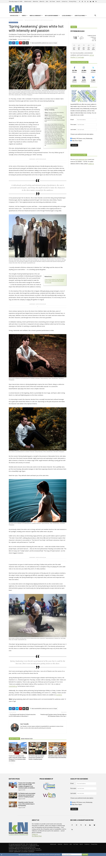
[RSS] (96, 1)
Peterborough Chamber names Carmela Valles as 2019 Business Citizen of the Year (53, 715)
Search (58, 1)
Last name (73, 129)
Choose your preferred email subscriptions (81, 134)
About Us (42, 1)
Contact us (64, 1)
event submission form (81, 159)
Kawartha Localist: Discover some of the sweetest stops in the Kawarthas (26, 804)
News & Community (35, 15)
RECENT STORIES (14, 738)
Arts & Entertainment (51, 15)
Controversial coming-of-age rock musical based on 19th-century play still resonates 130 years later (54, 281)
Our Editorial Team (37, 836)
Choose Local (14, 15)
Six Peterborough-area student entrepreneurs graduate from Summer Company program (36, 757)
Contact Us (35, 834)
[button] (95, 16)
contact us (91, 163)
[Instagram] (82, 1)
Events (24, 15)
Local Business (66, 15)
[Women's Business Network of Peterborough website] (49, 797)
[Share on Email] (23, 42)
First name (73, 124)
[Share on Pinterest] (20, 42)
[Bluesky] (93, 1)
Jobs (47, 1)
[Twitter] (85, 1)
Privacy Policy (72, 1)
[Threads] (88, 1)
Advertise (35, 1)
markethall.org (59, 142)
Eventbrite (59, 695)
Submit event (27, 1)
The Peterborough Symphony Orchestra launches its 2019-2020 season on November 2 (22, 715)
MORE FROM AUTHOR (27, 738)
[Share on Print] (27, 42)
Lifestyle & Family (80, 15)
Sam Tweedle (13, 39)
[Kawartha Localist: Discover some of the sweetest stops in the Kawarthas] (57, 748)
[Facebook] (79, 1)
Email (73, 119)
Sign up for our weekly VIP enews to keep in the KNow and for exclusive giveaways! (39, 854)
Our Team (52, 1)
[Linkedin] (90, 1)
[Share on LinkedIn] (10, 42)
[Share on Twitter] (17, 42)
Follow (84, 67)
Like (74, 67)
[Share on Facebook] (13, 42)
